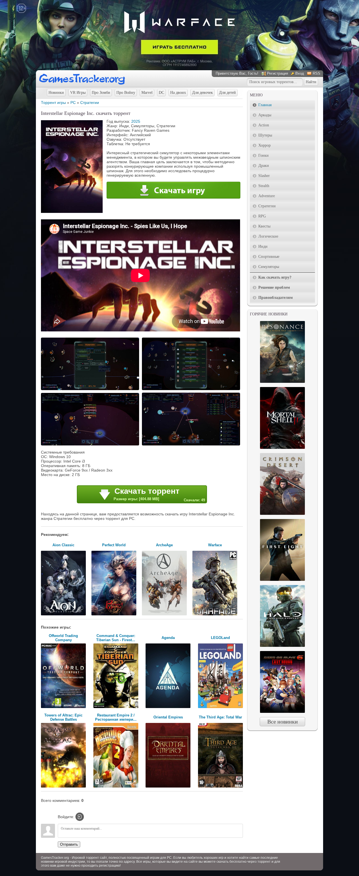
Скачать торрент (159, 494)
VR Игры (78, 92)
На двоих (178, 92)
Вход (299, 73)
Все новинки (282, 721)
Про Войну (125, 92)
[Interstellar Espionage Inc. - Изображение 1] (91, 389)
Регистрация (277, 73)
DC (161, 92)
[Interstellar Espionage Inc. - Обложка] (72, 211)
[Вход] (79, 817)
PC (73, 102)
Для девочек (202, 92)
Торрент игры (53, 102)
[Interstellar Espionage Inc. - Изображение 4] (192, 445)
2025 (135, 121)
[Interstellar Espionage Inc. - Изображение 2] (192, 389)
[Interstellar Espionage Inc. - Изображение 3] (91, 445)
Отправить (69, 844)
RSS (316, 73)
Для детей (227, 92)
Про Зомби (101, 92)
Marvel (147, 92)
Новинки (56, 92)
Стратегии (89, 102)
